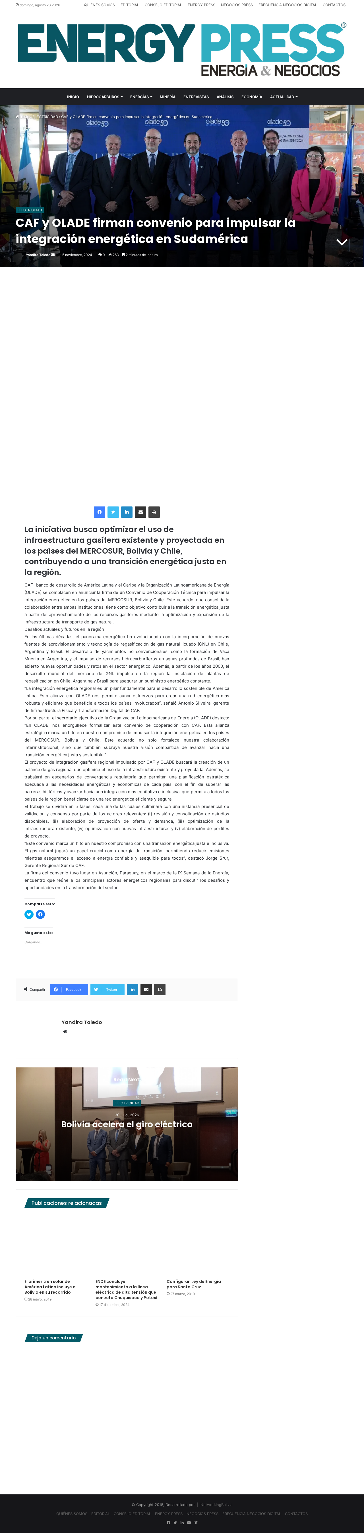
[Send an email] (53, 255)
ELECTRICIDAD (45, 116)
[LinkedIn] (127, 512)
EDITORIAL (130, 5)
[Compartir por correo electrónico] (140, 512)
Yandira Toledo (38, 255)
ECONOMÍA (251, 97)
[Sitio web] (65, 1032)
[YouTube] (188, 1522)
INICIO (73, 97)
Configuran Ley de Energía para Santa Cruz (194, 1284)
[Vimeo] (195, 1522)
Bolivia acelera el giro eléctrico (127, 1124)
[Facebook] (99, 512)
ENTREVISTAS (196, 97)
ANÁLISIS (225, 97)
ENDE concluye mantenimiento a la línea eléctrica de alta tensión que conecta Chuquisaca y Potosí (126, 1289)
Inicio (24, 116)
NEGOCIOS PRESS (237, 5)
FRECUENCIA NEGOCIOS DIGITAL (287, 5)
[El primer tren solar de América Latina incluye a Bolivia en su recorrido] (55, 1245)
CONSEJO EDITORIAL (163, 5)
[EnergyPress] (182, 49)
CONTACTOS (334, 5)
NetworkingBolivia (216, 1504)
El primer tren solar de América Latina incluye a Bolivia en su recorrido (50, 1287)
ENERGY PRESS (201, 5)
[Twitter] (113, 512)
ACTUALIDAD (282, 97)
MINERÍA (167, 97)
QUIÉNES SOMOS (99, 5)
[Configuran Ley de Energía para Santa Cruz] (198, 1245)
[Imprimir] (154, 512)
